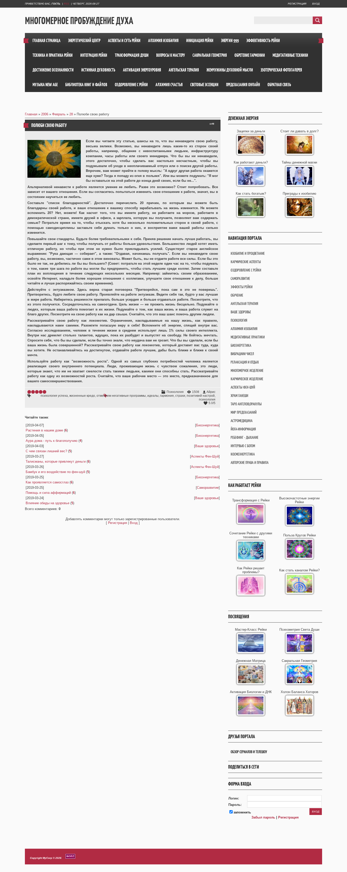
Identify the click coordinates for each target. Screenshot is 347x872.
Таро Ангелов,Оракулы (246, 404)
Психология (175, 392)
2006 (44, 114)
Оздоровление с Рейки (246, 270)
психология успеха (54, 395)
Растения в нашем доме (44, 430)
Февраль (59, 114)
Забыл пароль (263, 817)
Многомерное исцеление (247, 370)
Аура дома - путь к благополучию (51, 441)
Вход (316, 3)
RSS (66, 3)
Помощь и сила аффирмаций (48, 493)
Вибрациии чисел (242, 353)
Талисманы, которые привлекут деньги (56, 461)
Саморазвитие (208, 487)
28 (71, 114)
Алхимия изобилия (244, 328)
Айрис (211, 392)
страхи (180, 395)
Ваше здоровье (207, 446)
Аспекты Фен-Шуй (205, 456)
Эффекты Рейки (242, 286)
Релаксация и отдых (245, 362)
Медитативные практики (248, 337)
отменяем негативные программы (121, 395)
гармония (167, 395)
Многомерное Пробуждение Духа (79, 20)
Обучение (237, 295)
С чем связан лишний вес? (46, 451)
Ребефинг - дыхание (244, 437)
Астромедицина (242, 420)
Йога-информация (243, 429)
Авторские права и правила (250, 462)
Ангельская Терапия (244, 303)
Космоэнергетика (243, 454)
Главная (31, 114)
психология (207, 399)
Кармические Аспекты (246, 261)
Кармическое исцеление (247, 378)
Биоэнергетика (207, 425)
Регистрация (297, 3)
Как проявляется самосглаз (47, 482)
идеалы (153, 395)
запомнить (242, 812)
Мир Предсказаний (244, 412)
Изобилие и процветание (248, 253)
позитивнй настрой (201, 395)
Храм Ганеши (239, 395)
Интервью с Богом (243, 445)
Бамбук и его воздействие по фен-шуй (55, 472)
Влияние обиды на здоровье (47, 503)
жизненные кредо (82, 395)
